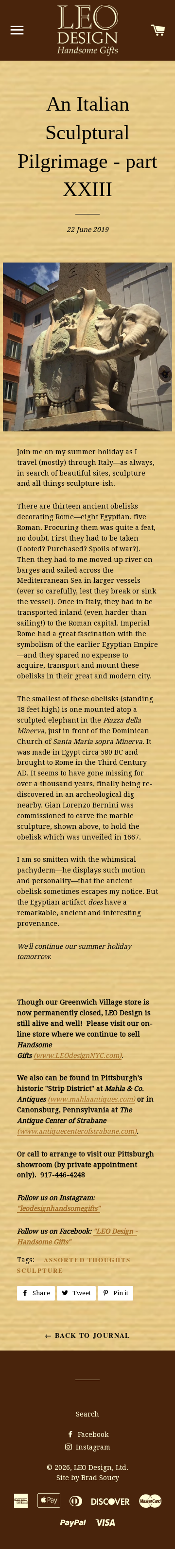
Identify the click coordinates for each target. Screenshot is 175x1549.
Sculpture (40, 1270)
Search (87, 1414)
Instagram (92, 1447)
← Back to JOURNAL (87, 1335)
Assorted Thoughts (87, 1259)
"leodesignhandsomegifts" (58, 1208)
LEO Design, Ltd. (101, 1467)
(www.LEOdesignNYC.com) (78, 1055)
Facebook (92, 1434)
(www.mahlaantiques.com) (91, 1099)
